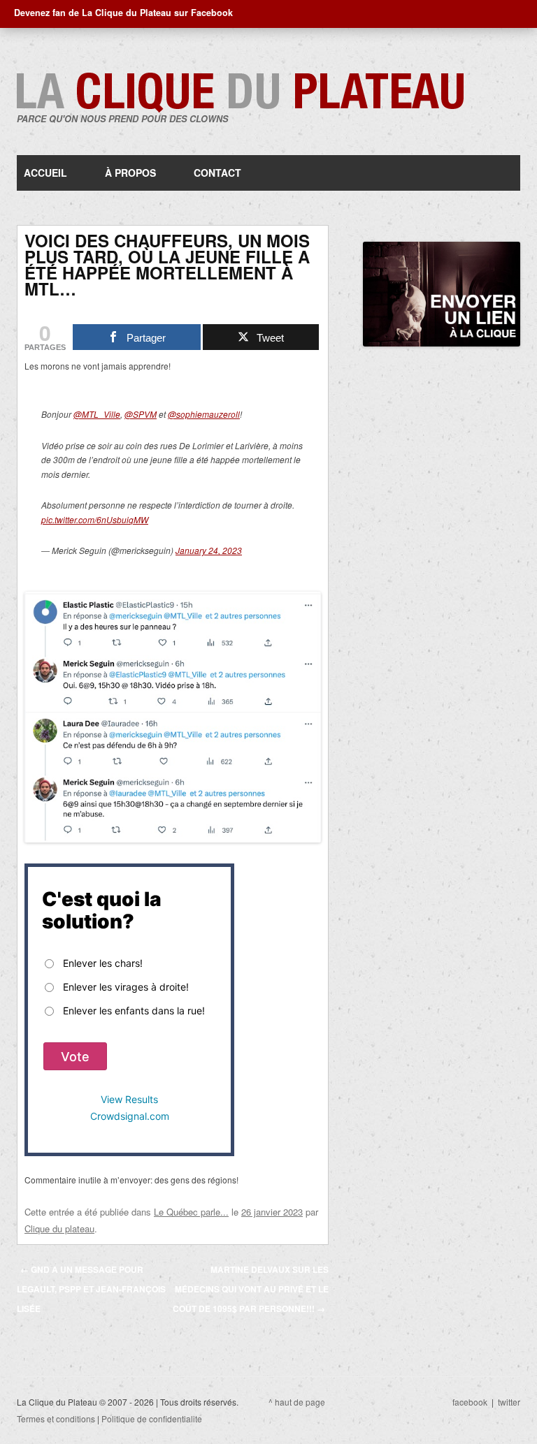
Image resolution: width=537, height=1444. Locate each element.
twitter (509, 1402)
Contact (217, 173)
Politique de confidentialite (151, 1418)
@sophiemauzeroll (204, 414)
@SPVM (140, 414)
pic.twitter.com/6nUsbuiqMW (94, 519)
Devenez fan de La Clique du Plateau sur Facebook (123, 12)
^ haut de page (296, 1402)
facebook (469, 1402)
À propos (130, 173)
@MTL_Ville (96, 414)
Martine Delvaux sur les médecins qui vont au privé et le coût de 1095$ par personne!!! (251, 1289)
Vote (75, 1056)
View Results (129, 1099)
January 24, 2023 (209, 550)
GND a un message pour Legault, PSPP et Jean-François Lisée (91, 1289)
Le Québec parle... (191, 1211)
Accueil (45, 173)
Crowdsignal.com (129, 1116)
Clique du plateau (59, 1228)
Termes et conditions (56, 1418)
